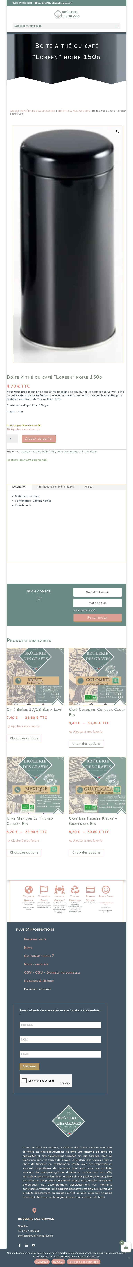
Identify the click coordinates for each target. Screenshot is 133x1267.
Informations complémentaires (55, 487)
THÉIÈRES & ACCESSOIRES (73, 111)
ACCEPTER (42, 1261)
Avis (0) (88, 487)
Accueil (14, 111)
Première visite (35, 939)
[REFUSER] (128, 1258)
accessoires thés (31, 452)
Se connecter (97, 618)
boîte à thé (48, 452)
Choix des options (24, 738)
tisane (93, 452)
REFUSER (58, 1261)
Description (19, 487)
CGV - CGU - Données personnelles (52, 972)
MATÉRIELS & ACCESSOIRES (38, 111)
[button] (118, 131)
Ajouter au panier (39, 439)
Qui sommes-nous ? (39, 956)
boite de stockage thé (70, 452)
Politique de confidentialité (84, 1261)
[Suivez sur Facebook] (19, 1245)
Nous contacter (36, 964)
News (28, 947)
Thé (86, 452)
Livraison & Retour (39, 981)
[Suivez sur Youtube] (33, 1245)
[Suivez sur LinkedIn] (26, 1245)
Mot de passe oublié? (84, 610)
